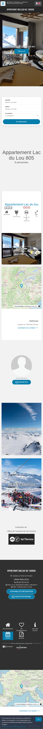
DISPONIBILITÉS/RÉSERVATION (21, 591)
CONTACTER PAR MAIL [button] (22, 596)
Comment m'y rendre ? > (28, 328)
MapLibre (34, 306)
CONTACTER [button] (23, 382)
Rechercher (22, 122)
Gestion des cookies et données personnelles (14, 726)
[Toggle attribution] (39, 306)
